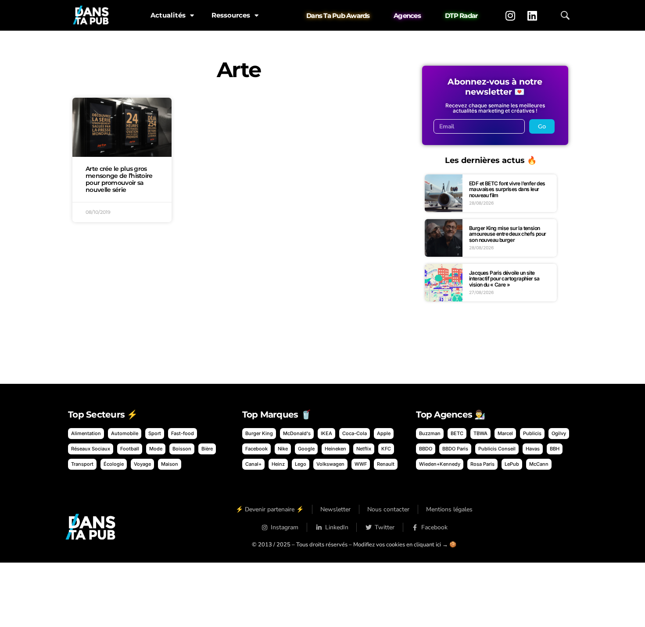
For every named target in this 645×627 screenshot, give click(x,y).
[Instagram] (510, 15)
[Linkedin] (532, 15)
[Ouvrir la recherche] (565, 15)
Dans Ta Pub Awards (338, 15)
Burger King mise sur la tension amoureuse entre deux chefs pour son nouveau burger (507, 234)
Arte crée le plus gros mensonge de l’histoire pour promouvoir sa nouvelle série (119, 179)
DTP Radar (461, 15)
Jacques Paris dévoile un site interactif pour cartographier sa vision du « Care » (504, 278)
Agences (407, 15)
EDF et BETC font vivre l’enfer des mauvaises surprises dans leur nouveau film (507, 189)
